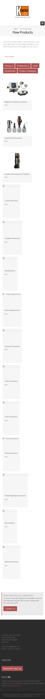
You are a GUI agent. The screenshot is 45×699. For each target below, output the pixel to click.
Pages (16, 29)
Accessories (10, 71)
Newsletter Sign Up (12, 668)
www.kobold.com (15, 686)
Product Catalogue (27, 71)
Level (35, 65)
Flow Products (9, 57)
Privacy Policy (36, 696)
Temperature (23, 65)
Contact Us (10, 608)
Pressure (9, 65)
